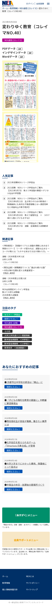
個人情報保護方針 (10, 589)
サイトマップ (32, 589)
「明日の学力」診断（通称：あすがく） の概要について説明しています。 (25, 525)
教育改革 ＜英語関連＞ (15, 347)
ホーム (5, 576)
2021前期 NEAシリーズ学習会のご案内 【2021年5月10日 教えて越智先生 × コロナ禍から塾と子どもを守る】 (28, 215)
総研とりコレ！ (11, 318)
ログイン (30, 3)
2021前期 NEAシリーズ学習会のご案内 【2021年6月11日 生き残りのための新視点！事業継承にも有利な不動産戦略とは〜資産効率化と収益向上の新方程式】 (27, 202)
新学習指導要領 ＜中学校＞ (17, 339)
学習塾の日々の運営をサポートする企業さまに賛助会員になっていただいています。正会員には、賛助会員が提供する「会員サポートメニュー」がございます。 (25, 551)
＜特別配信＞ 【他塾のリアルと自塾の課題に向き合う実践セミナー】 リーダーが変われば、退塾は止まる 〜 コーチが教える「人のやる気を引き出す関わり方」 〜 (26, 248)
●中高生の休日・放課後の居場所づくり (24, 484)
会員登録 (40, 3)
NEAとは (30, 576)
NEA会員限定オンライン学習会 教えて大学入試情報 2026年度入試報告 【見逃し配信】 (15, 293)
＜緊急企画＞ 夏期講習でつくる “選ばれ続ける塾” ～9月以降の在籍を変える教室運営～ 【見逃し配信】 (24, 270)
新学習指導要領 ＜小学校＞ (17, 343)
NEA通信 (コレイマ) (13, 40)
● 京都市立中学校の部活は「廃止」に (23, 382)
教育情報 (14, 8)
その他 (7, 331)
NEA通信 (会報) (11, 322)
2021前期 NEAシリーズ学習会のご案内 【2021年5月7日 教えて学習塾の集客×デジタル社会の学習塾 (28, 190)
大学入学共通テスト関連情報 (17, 335)
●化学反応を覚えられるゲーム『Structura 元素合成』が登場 (19, 444)
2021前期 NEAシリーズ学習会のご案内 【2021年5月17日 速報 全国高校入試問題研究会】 (27, 226)
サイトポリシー (33, 582)
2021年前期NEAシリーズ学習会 (21, 182)
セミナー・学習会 (12, 314)
